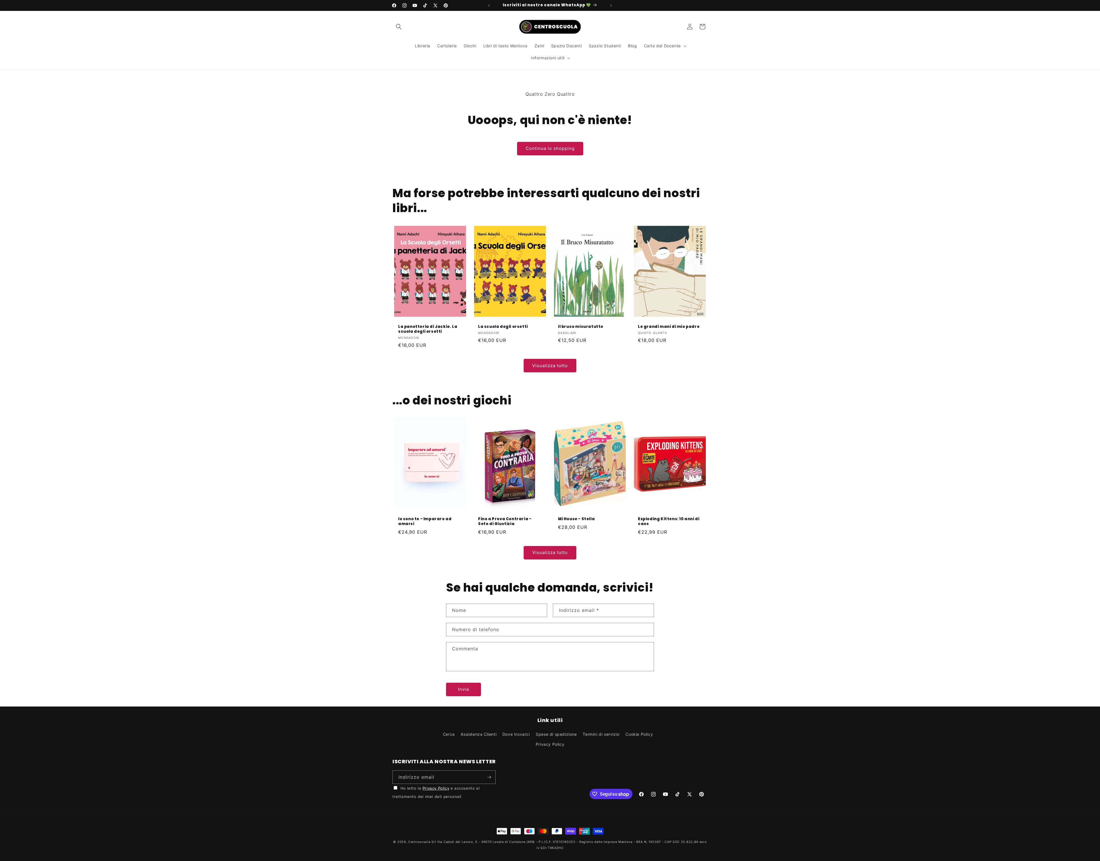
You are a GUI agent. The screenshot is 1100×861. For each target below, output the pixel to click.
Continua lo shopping (550, 148)
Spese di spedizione (556, 734)
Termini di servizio (601, 734)
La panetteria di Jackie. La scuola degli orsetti (427, 329)
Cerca (449, 734)
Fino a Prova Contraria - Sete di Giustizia (504, 522)
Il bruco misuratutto (580, 326)
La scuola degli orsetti (503, 326)
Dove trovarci (516, 734)
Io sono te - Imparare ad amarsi (424, 522)
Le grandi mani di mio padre (669, 326)
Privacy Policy (550, 744)
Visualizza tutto (550, 365)
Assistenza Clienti (478, 734)
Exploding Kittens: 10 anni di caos (668, 522)
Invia (463, 689)
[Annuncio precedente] (489, 5)
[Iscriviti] (489, 777)
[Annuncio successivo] (611, 5)
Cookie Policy (639, 734)
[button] (398, 26)
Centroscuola (419, 842)
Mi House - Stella (576, 519)
